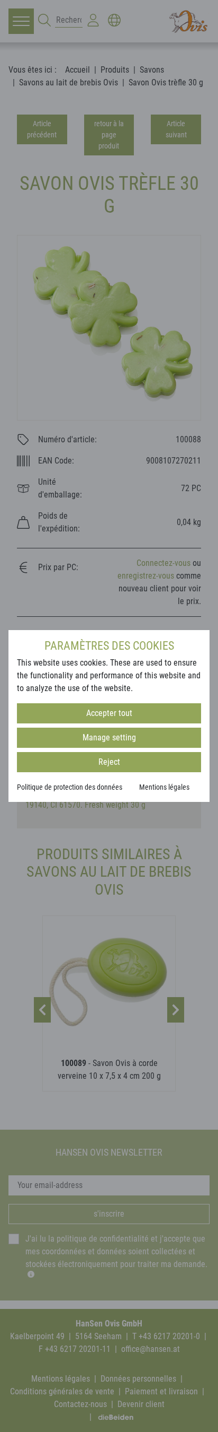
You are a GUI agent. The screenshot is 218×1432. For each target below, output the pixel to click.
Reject (109, 762)
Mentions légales (164, 787)
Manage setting (109, 737)
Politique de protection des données (69, 787)
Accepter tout (109, 713)
